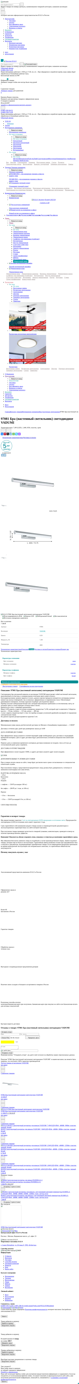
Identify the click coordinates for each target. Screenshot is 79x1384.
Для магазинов (26, 215)
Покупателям (10, 19)
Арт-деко (67, 159)
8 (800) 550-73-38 (7, 70)
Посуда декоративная (20, 243)
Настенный (17, 144)
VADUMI (43, 631)
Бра (7, 162)
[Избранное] (3, 431)
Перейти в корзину (7, 1323)
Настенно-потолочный (21, 143)
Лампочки (16, 301)
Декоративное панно (20, 237)
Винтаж (73, 159)
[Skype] (16, 434)
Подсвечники (18, 241)
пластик (73, 664)
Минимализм (23, 159)
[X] (8, 434)
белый (74, 676)
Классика (25, 160)
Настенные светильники (22, 188)
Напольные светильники (41, 188)
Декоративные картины (21, 233)
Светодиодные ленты (13, 164)
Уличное (8, 1278)
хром (74, 661)
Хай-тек (31, 159)
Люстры (13, 162)
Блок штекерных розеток (60, 188)
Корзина (8, 1298)
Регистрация (9, 406)
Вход (6, 405)
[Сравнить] (13, 431)
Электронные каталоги (17, 26)
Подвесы (61, 162)
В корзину (6, 1186)
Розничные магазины (16, 47)
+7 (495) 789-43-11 (19, 1306)
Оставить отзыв (7, 1032)
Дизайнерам (9, 37)
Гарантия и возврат (54, 649)
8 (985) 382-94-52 (7, 110)
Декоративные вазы (20, 231)
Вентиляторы (27, 164)
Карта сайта (9, 1269)
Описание (25, 649)
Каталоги (8, 30)
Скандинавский (43, 159)
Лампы (70, 164)
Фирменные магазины (17, 45)
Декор (7, 218)
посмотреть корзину (24, 105)
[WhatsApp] (13, 434)
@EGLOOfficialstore (47, 1306)
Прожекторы (69, 190)
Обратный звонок (7, 68)
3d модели (8, 35)
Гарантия (8, 34)
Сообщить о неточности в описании (14, 684)
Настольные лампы (43, 162)
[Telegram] (10, 434)
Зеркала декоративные (21, 248)
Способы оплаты (11, 1262)
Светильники (22, 162)
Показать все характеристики (11, 682)
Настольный (17, 148)
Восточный (53, 159)
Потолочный (17, 141)
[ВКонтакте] (2, 434)
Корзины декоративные (21, 235)
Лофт (35, 159)
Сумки (15, 254)
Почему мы (65, 649)
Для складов (45, 215)
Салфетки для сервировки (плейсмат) (26, 239)
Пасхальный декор (19, 259)
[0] (2, 87)
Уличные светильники (21, 295)
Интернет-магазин (15, 43)
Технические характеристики (12, 438)
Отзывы (31, 649)
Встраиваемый (18, 150)
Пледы (15, 250)
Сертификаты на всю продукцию (31, 686)
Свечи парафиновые (20, 256)
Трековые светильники (59, 164)
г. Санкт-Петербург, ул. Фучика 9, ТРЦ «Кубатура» (19, 1245)
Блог (6, 1267)
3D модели (9, 396)
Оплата (11, 22)
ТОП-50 (8, 121)
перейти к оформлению (9, 105)
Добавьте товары (7, 91)
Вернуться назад (16, 130)
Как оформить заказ (16, 24)
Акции (7, 125)
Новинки (10, 123)
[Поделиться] (8, 431)
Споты (54, 162)
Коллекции (9, 1287)
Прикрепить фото (33, 1038)
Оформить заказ (7, 1343)
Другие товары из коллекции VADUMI (15, 1063)
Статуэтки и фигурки (20, 244)
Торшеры (31, 162)
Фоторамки (17, 246)
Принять (4, 1381)
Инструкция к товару (10, 686)
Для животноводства (13, 215)
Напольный (17, 146)
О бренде (8, 1256)
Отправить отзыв (7, 1053)
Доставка (12, 21)
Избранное (9, 1300)
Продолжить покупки (8, 1325)
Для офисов (53, 215)
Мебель (15, 257)
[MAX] (19, 434)
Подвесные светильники (22, 290)
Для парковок (36, 215)
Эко (20, 160)
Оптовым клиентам (12, 39)
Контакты (8, 41)
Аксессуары (38, 190)
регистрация (9, 54)
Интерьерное (9, 1276)
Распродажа (9, 282)
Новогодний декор (20, 261)
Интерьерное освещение (14, 128)
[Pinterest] (5, 434)
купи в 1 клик (16, 1186)
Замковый (60, 159)
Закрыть (4, 1316)
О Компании (9, 32)
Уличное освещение (16, 172)
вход (6, 52)
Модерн (16, 159)
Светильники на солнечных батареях (19, 190)
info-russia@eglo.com (33, 1306)
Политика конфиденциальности (36, 1309)
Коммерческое (14, 198)
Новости (8, 1265)
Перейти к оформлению (9, 1372)
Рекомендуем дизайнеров (18, 48)
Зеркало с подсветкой (41, 164)
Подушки (16, 252)
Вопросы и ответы (15, 28)
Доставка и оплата (29, 438)
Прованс (16, 160)
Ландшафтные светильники (53, 190)
